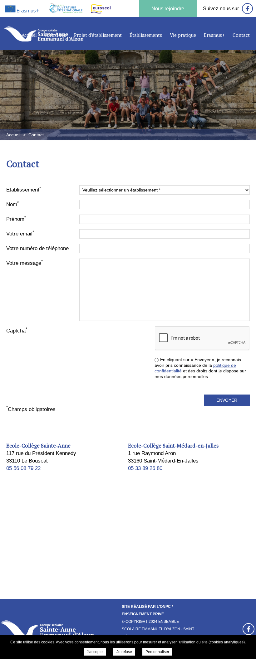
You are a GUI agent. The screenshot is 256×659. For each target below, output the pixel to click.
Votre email (20, 233)
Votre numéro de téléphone (37, 248)
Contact (241, 35)
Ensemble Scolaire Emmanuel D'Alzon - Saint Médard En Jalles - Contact (43, 33)
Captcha (16, 330)
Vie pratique (183, 35)
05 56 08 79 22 (23, 468)
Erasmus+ (214, 35)
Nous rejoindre (167, 8)
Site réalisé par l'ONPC (146, 606)
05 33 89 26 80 (145, 468)
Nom (12, 204)
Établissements (146, 35)
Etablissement (23, 189)
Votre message (24, 262)
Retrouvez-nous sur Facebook (248, 629)
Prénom (16, 218)
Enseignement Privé (143, 614)
